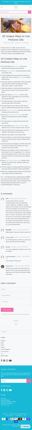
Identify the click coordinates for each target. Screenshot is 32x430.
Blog (2, 353)
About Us (5, 413)
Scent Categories (5, 349)
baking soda (16, 94)
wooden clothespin (19, 125)
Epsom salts (21, 77)
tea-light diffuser (11, 71)
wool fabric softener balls (15, 114)
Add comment (7, 309)
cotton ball (17, 66)
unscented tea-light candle (13, 160)
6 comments (25, 42)
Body (2, 343)
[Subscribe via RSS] (24, 415)
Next (16, 324)
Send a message (5, 404)
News (6, 16)
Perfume (3, 340)
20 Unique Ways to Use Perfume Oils (18, 16)
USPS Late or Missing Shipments (18, 413)
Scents (3, 347)
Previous (16, 321)
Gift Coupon (19, 415)
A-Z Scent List (4, 351)
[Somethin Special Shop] (16, 7)
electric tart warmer (12, 110)
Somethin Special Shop (11, 424)
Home (2, 16)
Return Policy (4, 355)
